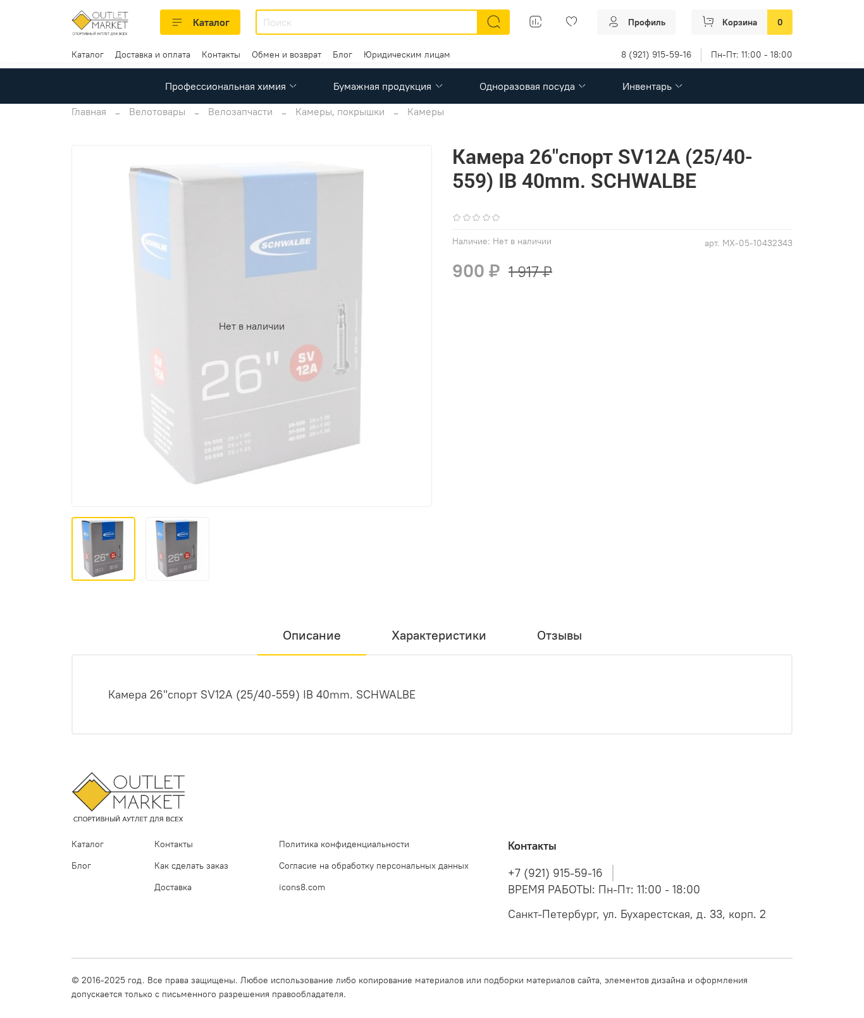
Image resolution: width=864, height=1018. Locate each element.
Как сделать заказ (191, 865)
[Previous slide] (92, 326)
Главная (88, 111)
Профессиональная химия (225, 86)
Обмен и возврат (286, 54)
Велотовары (157, 111)
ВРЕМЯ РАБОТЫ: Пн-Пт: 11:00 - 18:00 (604, 890)
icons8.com (302, 887)
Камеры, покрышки (340, 111)
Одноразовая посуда (527, 86)
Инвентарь (647, 86)
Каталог (211, 22)
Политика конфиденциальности (344, 844)
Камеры (425, 111)
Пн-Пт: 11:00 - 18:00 (752, 54)
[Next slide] (412, 326)
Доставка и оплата (152, 54)
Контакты (221, 54)
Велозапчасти (240, 111)
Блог (342, 54)
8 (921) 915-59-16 (656, 54)
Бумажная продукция (382, 86)
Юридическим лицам (407, 54)
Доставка (173, 887)
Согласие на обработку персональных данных (374, 865)
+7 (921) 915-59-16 (555, 873)
